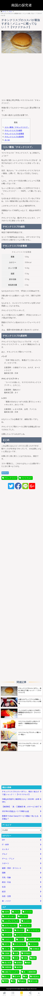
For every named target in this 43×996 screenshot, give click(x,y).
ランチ (7, 949)
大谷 (16, 958)
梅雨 (29, 962)
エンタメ (5, 849)
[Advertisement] (21, 75)
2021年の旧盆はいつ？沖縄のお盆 (15, 811)
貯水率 (17, 976)
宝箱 (25, 958)
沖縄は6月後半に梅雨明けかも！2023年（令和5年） (20, 800)
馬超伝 (22, 981)
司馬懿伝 (27, 953)
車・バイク (6, 901)
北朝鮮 (7, 953)
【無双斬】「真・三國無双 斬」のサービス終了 (21, 806)
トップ (38, 995)
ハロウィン (8, 939)
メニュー (13, 995)
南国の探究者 (21, 5)
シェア (30, 995)
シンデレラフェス (11, 921)
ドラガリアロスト (24, 935)
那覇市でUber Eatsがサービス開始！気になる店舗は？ (20, 817)
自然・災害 (6, 896)
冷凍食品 (35, 949)
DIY (3, 840)
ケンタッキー (9, 916)
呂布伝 (7, 958)
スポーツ (5, 863)
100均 (6, 912)
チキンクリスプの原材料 (14, 137)
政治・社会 (6, 882)
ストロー (27, 921)
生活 (4, 887)
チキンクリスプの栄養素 (14, 133)
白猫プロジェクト (11, 972)
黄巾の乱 (33, 981)
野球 (6, 981)
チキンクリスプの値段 (13, 130)
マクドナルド (26, 478)
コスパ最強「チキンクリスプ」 (17, 127)
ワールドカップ (21, 949)
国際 (4, 873)
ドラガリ (7, 935)
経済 (4, 891)
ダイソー (7, 930)
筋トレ (7, 976)
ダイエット (26, 926)
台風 (16, 953)
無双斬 (19, 967)
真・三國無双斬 (30, 972)
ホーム (4, 995)
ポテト (7, 944)
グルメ (6, 473)
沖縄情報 (7, 967)
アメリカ (28, 912)
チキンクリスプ (10, 478)
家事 (34, 958)
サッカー (23, 916)
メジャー (34, 944)
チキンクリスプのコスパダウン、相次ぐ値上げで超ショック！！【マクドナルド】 (20, 792)
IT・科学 (5, 844)
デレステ (20, 930)
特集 (21, 995)
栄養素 (19, 962)
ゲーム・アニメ (8, 858)
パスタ (21, 939)
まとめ (7, 140)
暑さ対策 (7, 962)
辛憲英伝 (35, 976)
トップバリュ (34, 930)
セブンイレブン (10, 926)
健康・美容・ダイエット (11, 868)
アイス (17, 912)
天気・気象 (6, 877)
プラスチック (34, 939)
